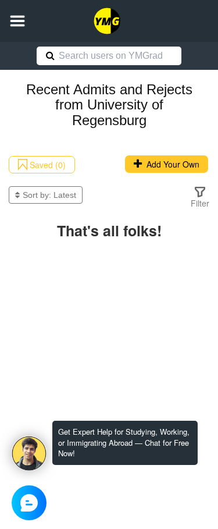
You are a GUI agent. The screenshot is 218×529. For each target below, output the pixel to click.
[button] (17, 21)
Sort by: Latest (49, 195)
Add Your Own (170, 164)
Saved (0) (46, 165)
